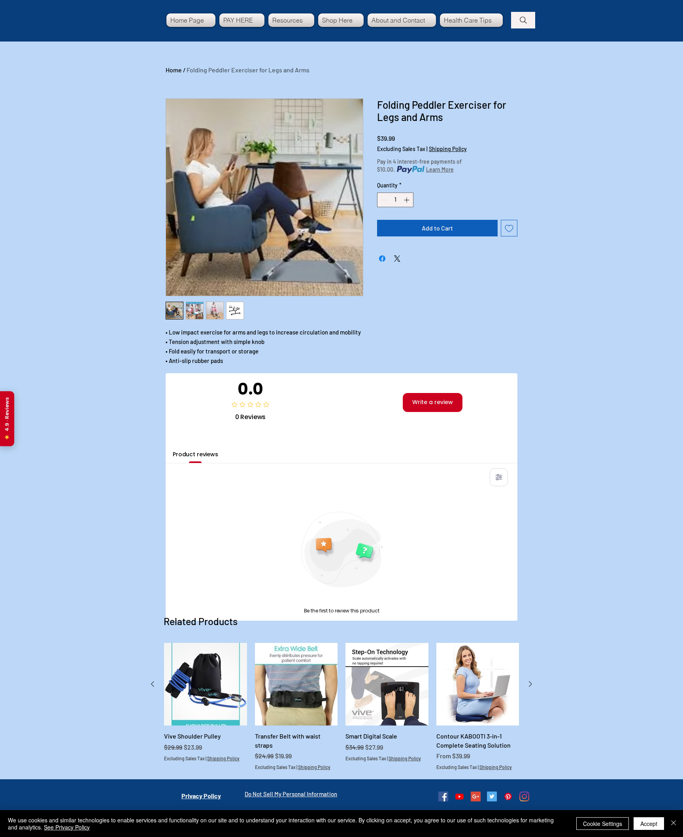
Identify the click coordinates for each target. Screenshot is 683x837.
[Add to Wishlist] (509, 228)
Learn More (440, 169)
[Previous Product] (152, 684)
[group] (341, 706)
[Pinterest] (508, 796)
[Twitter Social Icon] (492, 796)
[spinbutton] (395, 200)
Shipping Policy (448, 148)
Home (174, 70)
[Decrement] (383, 200)
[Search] (523, 20)
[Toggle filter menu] (499, 477)
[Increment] (407, 200)
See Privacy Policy (67, 827)
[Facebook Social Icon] (443, 796)
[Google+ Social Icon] (476, 796)
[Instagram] (524, 796)
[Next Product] (530, 684)
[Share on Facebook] (382, 258)
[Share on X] (397, 258)
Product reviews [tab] (195, 454)
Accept (648, 824)
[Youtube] (459, 796)
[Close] (673, 823)
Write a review (432, 402)
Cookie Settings (602, 824)
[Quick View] (205, 684)
